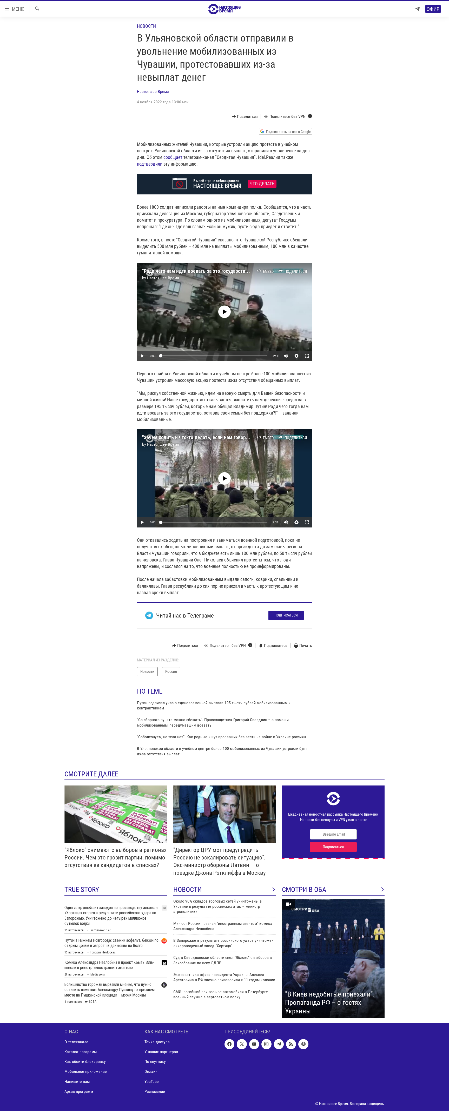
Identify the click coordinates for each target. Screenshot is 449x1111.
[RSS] (291, 1044)
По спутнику (155, 1061)
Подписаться (286, 615)
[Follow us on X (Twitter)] (242, 1044)
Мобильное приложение (85, 1071)
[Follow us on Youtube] (254, 1044)
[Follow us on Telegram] (279, 1044)
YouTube (151, 1081)
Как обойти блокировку (85, 1061)
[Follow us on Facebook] (229, 1044)
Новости (146, 26)
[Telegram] (417, 9)
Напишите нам (77, 1081)
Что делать (262, 183)
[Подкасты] (303, 1044)
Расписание (154, 1091)
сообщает (172, 157)
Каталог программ (80, 1051)
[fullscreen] (307, 356)
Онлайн (150, 1071)
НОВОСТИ (187, 889)
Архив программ (78, 1091)
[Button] (245, 116)
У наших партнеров (161, 1051)
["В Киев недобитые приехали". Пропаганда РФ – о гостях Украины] (333, 959)
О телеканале (76, 1042)
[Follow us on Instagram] (266, 1044)
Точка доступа (157, 1042)
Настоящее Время (153, 91)
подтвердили (149, 164)
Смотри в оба (304, 889)
